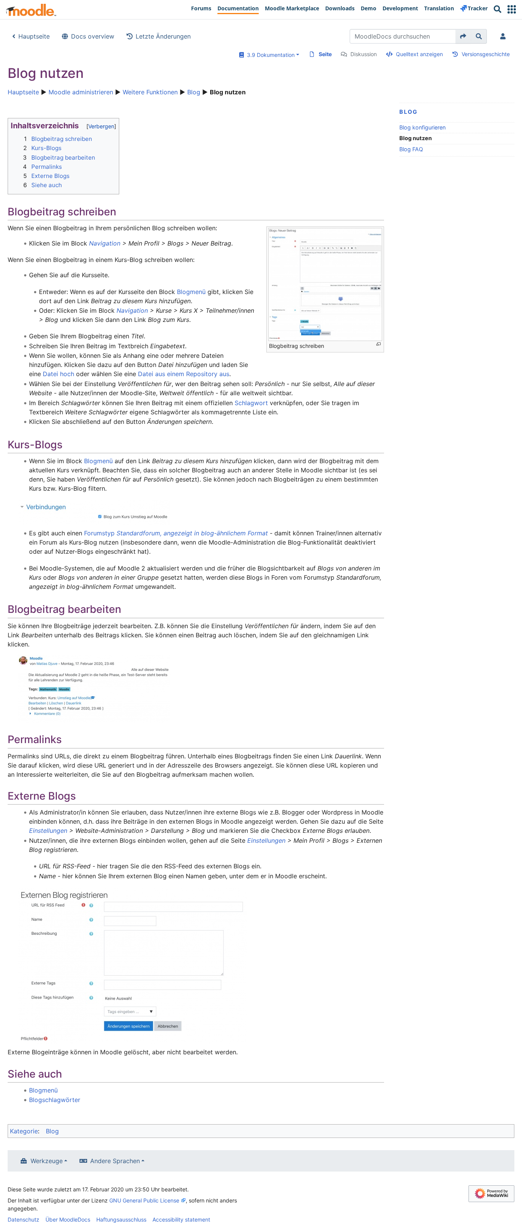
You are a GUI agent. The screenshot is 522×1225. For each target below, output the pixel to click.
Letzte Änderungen (163, 36)
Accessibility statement (181, 1219)
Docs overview (92, 36)
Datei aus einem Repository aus (183, 374)
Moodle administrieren (81, 92)
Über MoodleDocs (67, 1219)
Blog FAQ (411, 149)
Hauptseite (34, 36)
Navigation (104, 243)
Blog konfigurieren (422, 127)
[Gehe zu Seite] (463, 36)
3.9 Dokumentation (269, 55)
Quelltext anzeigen (419, 54)
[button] (511, 9)
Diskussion (363, 54)
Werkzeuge (47, 1161)
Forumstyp (176, 533)
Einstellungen (48, 830)
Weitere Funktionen (150, 92)
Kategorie (24, 1131)
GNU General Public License (144, 1200)
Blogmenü (191, 292)
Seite (325, 54)
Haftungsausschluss (121, 1219)
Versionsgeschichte (486, 54)
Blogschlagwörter (54, 1100)
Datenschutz (23, 1219)
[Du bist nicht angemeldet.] (504, 36)
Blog (193, 92)
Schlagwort (251, 403)
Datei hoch (58, 374)
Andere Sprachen (115, 1161)
